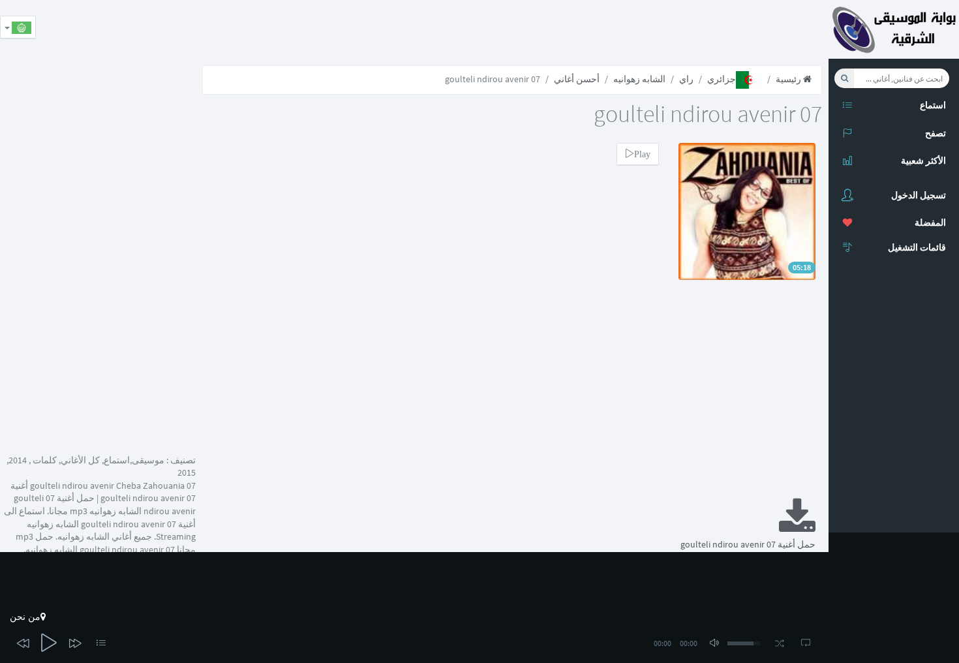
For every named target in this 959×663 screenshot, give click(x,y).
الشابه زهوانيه (639, 79)
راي (686, 79)
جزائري (721, 79)
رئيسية (789, 79)
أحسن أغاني (577, 79)
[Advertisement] (591, 29)
